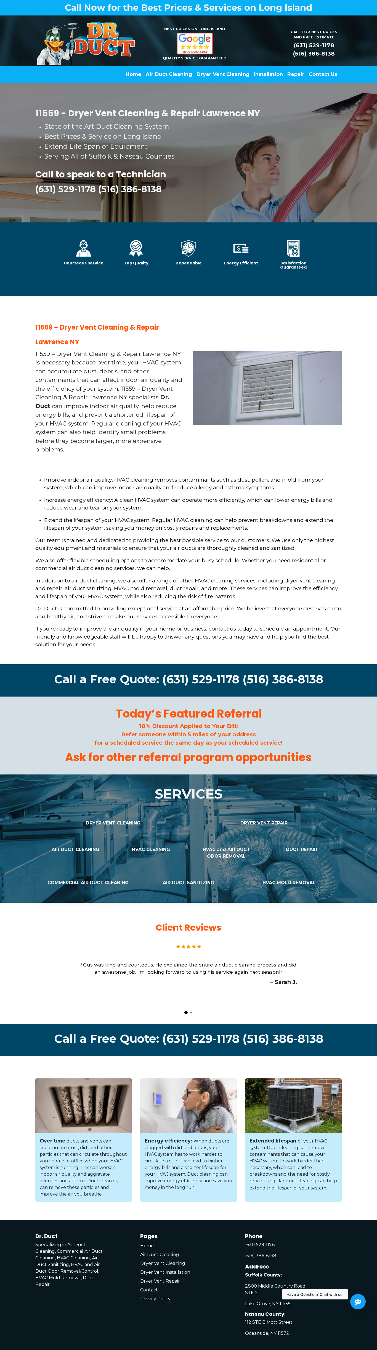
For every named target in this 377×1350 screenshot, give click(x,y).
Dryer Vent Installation (165, 1272)
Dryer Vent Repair (160, 1281)
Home (147, 1245)
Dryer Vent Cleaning (162, 1263)
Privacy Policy (155, 1298)
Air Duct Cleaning (159, 1254)
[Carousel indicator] (186, 1012)
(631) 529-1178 (314, 45)
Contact (149, 1290)
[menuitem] (133, 74)
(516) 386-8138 (314, 53)
